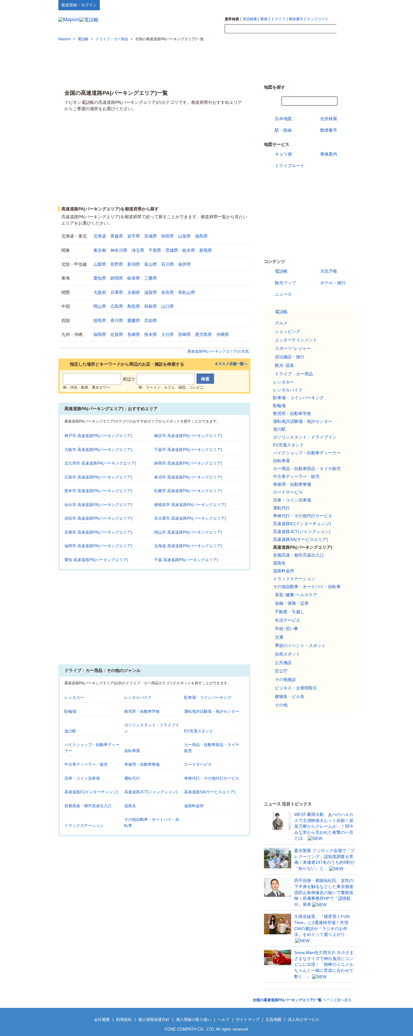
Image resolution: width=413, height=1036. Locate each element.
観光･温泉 (284, 365)
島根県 (150, 306)
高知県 (150, 320)
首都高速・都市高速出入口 (88, 806)
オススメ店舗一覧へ (231, 364)
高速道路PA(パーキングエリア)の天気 (218, 351)
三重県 (150, 278)
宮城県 (150, 236)
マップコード (317, 19)
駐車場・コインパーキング (207, 697)
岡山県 (99, 306)
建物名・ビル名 (289, 696)
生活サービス (287, 620)
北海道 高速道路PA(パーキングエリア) (188, 546)
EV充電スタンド (198, 731)
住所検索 (328, 118)
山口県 (167, 306)
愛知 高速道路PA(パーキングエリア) (96, 559)
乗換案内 (328, 154)
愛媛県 (133, 320)
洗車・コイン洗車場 (82, 778)
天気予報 (328, 271)
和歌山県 (186, 292)
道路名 (130, 806)
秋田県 (167, 236)
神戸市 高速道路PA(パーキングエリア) (98, 435)
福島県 (201, 236)
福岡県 (99, 334)
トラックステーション (84, 825)
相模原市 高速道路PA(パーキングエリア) (190, 504)
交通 (279, 637)
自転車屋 (132, 750)
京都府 (133, 292)
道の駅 (70, 731)
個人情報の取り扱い (193, 1019)
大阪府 (99, 292)
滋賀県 (150, 292)
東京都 (99, 250)
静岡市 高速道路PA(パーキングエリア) (188, 463)
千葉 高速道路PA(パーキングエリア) (186, 559)
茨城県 (171, 250)
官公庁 (281, 671)
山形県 (184, 236)
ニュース (283, 294)
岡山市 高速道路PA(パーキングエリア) (188, 532)
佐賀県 (116, 334)
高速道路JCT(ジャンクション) (150, 792)
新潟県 (133, 264)
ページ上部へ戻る (302, 1000)
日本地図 (283, 118)
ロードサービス (198, 764)
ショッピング (287, 331)
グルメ (281, 323)
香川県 (116, 320)
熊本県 (150, 334)
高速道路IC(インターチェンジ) (91, 792)
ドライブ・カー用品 (294, 373)
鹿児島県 (203, 334)
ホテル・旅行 (333, 282)
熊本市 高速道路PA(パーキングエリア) (98, 490)
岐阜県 (133, 278)
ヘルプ (326, 5)
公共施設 (283, 662)
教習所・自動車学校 (142, 711)
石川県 (167, 264)
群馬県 (205, 250)
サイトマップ (345, 5)
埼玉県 (138, 250)
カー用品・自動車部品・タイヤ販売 (307, 468)
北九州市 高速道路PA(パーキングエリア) (100, 463)
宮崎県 (184, 334)
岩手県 (133, 236)
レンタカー (74, 697)
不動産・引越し (289, 611)
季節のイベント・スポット (300, 645)
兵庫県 (116, 292)
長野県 (116, 264)
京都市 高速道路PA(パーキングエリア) (98, 532)
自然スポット (287, 654)
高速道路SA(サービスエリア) (209, 792)
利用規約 (124, 1019)
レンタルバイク (138, 697)
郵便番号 (296, 19)
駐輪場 (70, 711)
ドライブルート (289, 165)
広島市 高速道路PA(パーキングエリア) (98, 477)
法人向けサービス (303, 1019)
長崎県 (133, 334)
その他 (281, 704)
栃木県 (188, 250)
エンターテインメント (296, 339)
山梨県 (99, 264)
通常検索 (232, 19)
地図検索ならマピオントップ (295, 5)
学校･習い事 (286, 628)
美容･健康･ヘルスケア (296, 594)
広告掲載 (273, 1019)
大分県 (167, 334)
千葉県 (154, 250)
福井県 (184, 264)
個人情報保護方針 (154, 1019)
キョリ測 (283, 154)
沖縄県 (222, 334)
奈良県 (167, 292)
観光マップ (285, 282)
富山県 (150, 264)
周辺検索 (249, 19)
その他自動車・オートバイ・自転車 (307, 586)
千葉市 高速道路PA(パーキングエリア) (188, 449)
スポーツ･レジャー (293, 348)
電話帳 (281, 271)
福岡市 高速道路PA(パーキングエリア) (98, 546)
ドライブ (278, 19)
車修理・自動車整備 (142, 764)
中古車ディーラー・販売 (86, 764)
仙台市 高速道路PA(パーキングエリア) (98, 504)
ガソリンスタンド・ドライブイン (305, 437)
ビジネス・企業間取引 (296, 688)
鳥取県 (133, 306)
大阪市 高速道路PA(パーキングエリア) (98, 449)
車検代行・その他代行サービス (211, 778)
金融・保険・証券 (292, 603)
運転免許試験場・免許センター (211, 711)
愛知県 (99, 278)
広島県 (116, 306)
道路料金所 (194, 806)
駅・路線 (283, 130)
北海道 (99, 236)
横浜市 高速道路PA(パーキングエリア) (188, 435)
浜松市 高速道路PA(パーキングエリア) (98, 518)
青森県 (116, 236)
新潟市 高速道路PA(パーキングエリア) (188, 477)
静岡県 (116, 278)
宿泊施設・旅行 (289, 356)
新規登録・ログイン (79, 5)
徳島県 (99, 320)
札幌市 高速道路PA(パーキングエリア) (188, 490)
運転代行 (132, 778)
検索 (345, 29)
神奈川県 (118, 250)
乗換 (264, 19)
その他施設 (285, 679)
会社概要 (102, 1019)
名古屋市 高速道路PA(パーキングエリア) (190, 518)
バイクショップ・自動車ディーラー (307, 452)
